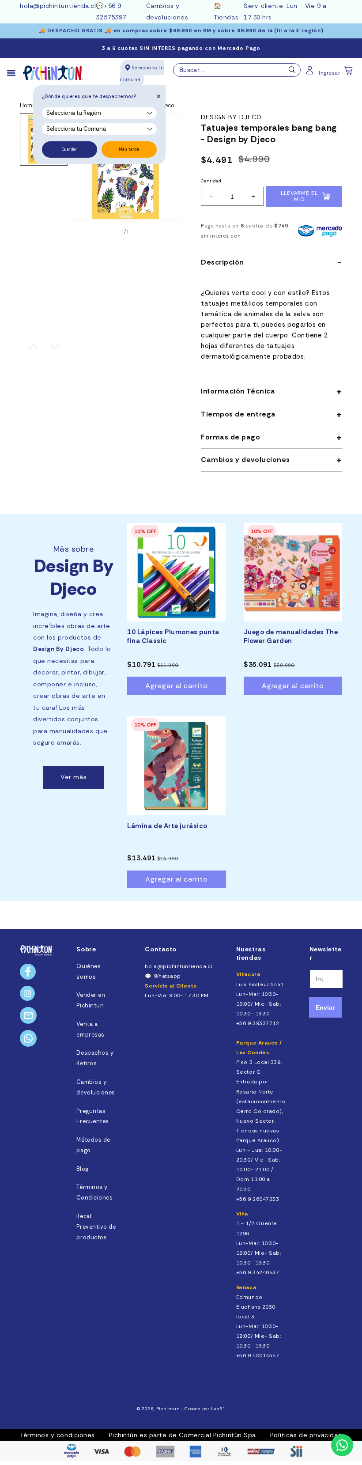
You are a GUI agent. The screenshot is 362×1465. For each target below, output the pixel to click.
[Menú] (15, 73)
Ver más (73, 777)
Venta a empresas (90, 1029)
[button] (349, 73)
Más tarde (129, 149)
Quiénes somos (88, 971)
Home (27, 105)
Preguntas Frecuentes (92, 1116)
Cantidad (211, 181)
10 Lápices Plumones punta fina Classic (173, 636)
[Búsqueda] (292, 72)
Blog (82, 1169)
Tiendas (226, 17)
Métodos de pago (93, 1145)
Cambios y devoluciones (95, 1087)
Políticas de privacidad (306, 1435)
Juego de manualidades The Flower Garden (291, 636)
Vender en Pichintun (90, 1000)
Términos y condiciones (57, 1435)
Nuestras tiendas (250, 953)
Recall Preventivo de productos (96, 1227)
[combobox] (237, 70)
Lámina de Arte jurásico (167, 826)
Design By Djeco (231, 117)
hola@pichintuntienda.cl (58, 6)
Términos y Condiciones (94, 1192)
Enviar (325, 1007)
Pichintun (168, 1409)
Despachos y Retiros (94, 1058)
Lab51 (218, 1409)
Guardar (69, 149)
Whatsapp (167, 976)
